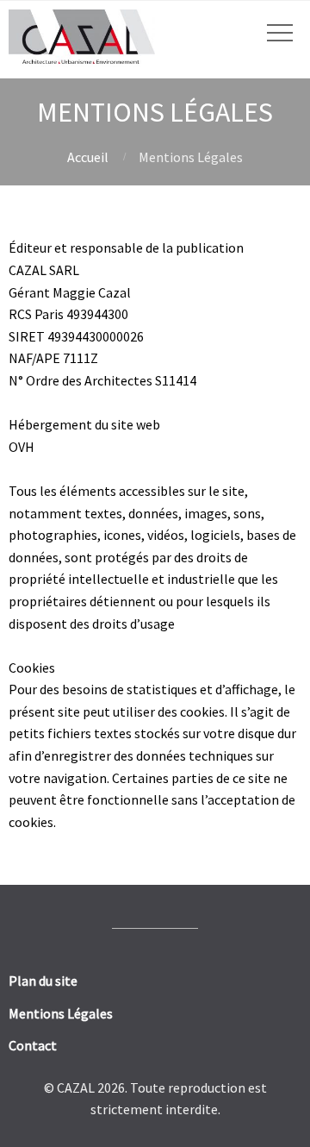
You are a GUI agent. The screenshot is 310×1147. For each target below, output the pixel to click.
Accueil (87, 157)
